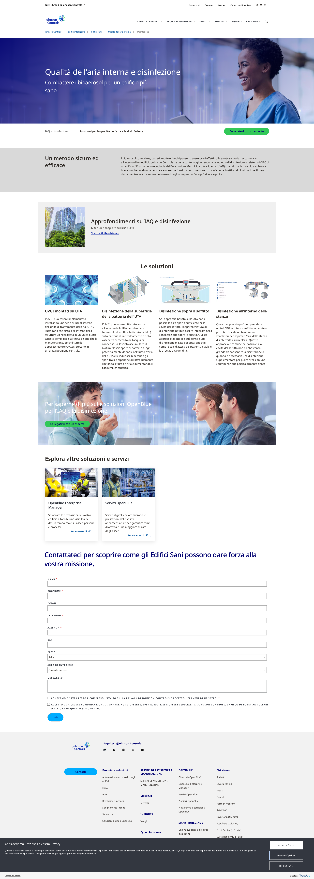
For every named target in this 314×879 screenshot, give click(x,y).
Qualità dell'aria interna (119, 31)
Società (220, 777)
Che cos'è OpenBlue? (190, 777)
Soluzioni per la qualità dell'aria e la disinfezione (111, 131)
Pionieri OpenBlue (189, 801)
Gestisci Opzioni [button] (286, 855)
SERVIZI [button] (203, 21)
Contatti (80, 772)
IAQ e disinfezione (56, 131)
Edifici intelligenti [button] (148, 21)
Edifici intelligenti (76, 31)
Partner (221, 5)
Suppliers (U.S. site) (227, 823)
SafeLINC (222, 810)
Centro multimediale (240, 5)
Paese (51, 652)
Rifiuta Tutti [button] (286, 865)
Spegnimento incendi (114, 807)
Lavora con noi (225, 783)
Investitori (194, 5)
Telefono (55, 615)
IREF (104, 794)
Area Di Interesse (60, 665)
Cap (50, 640)
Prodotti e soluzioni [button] (179, 21)
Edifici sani (96, 31)
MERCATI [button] (219, 21)
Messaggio (55, 678)
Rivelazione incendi (113, 801)
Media (220, 790)
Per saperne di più (81, 531)
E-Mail (53, 603)
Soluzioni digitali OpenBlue (117, 820)
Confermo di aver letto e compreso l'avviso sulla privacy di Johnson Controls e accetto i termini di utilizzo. (135, 698)
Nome (52, 579)
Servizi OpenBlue (188, 794)
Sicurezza (107, 814)
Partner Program (226, 803)
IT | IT (263, 4)
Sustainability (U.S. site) (229, 836)
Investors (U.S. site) (227, 816)
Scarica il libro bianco (105, 233)
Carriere (208, 5)
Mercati (144, 803)
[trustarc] (305, 875)
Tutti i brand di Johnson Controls (63, 4)
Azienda (54, 628)
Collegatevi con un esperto (246, 131)
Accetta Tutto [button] (286, 845)
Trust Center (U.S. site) (229, 830)
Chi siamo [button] (252, 21)
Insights (236, 21)
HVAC (105, 787)
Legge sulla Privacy (13, 875)
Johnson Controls (53, 31)
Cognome (55, 591)
